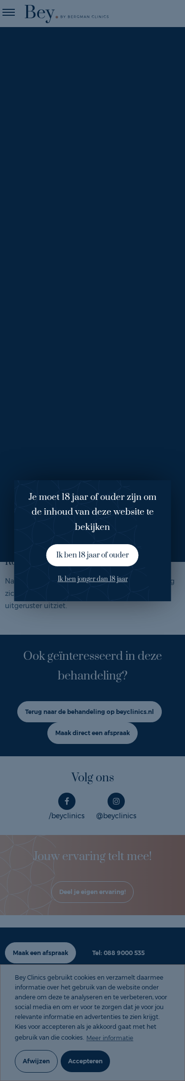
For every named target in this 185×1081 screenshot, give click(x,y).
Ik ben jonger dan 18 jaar (93, 579)
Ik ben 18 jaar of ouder (92, 555)
